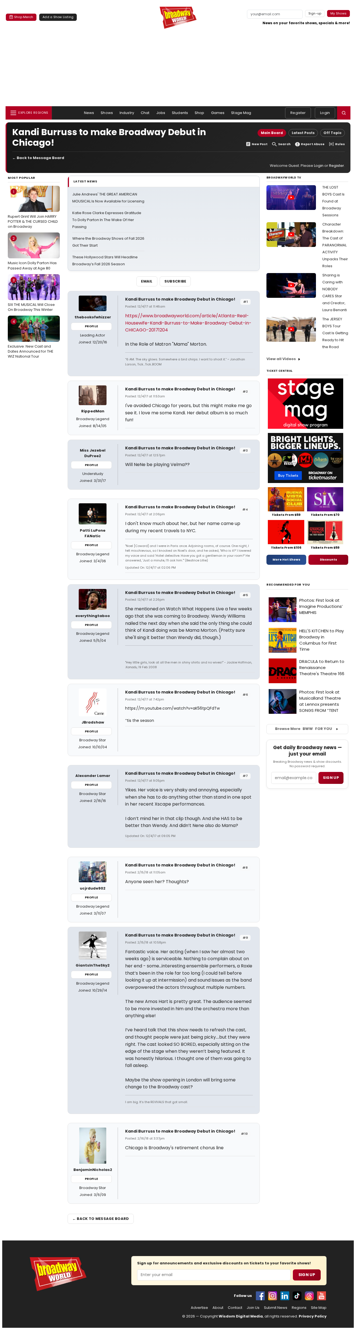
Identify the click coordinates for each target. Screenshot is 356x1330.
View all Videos (281, 358)
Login (325, 112)
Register (298, 112)
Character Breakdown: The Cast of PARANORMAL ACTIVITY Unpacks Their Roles (335, 245)
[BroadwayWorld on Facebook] (260, 1296)
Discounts (328, 559)
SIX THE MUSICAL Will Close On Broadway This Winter (31, 295)
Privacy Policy (313, 1316)
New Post (260, 144)
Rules (340, 144)
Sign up (331, 777)
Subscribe (175, 281)
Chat (145, 112)
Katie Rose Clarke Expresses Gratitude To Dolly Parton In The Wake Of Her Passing (106, 219)
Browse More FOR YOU (303, 728)
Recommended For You (288, 585)
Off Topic (332, 132)
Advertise (199, 1307)
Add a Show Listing (58, 17)
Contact (235, 1307)
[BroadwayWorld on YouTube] (322, 1296)
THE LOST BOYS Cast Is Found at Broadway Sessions (333, 201)
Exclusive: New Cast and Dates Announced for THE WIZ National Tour (30, 339)
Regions (299, 1307)
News (89, 112)
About (217, 1307)
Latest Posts (303, 132)
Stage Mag (241, 112)
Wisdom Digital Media (241, 1316)
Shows (107, 112)
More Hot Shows (286, 559)
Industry (127, 112)
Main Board (272, 132)
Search (284, 144)
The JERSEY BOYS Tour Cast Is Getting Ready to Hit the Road (335, 333)
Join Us (253, 1307)
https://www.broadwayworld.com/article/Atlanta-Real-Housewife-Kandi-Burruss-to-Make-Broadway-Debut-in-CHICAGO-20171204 (188, 323)
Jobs (160, 112)
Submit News (275, 1307)
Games (218, 112)
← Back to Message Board (38, 157)
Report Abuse (313, 144)
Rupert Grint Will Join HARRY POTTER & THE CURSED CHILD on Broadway (33, 209)
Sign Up (306, 1274)
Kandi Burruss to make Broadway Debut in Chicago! (180, 299)
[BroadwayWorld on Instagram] (273, 1296)
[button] (343, 113)
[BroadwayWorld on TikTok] (297, 1296)
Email (147, 281)
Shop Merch (23, 17)
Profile (91, 326)
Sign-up (315, 13)
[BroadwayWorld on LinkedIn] (285, 1296)
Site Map (319, 1307)
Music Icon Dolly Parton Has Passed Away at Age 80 (32, 253)
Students (180, 112)
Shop (199, 112)
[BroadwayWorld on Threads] (309, 1296)
